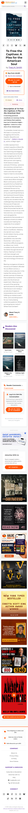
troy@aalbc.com (14, 780)
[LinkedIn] (12, 798)
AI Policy (14, 758)
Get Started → (14, 467)
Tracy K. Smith (15, 67)
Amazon (9, 100)
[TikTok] (7, 798)
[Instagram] (3, 794)
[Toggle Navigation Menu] (25, 2)
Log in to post (9, 388)
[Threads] (20, 794)
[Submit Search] (24, 6)
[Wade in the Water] (20, 341)
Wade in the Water (19, 350)
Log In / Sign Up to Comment (14, 409)
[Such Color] (8, 341)
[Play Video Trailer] (14, 695)
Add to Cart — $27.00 (15, 81)
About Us (14, 753)
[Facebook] (12, 794)
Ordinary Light (19, 373)
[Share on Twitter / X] (20, 45)
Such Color (8, 350)
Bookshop (15, 104)
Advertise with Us (14, 774)
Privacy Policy (14, 756)
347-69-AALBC (15, 783)
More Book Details (13, 90)
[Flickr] (20, 798)
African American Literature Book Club (13, 808)
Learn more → (13, 317)
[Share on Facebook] (3, 45)
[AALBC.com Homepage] (9, 2)
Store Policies (14, 761)
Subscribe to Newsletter (14, 772)
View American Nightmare (15, 717)
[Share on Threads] (12, 45)
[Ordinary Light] (20, 363)
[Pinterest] (16, 798)
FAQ (14, 777)
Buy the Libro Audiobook (15, 76)
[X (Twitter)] (16, 794)
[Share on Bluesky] (16, 45)
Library (20, 100)
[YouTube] (7, 794)
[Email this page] (24, 45)
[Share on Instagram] (7, 45)
